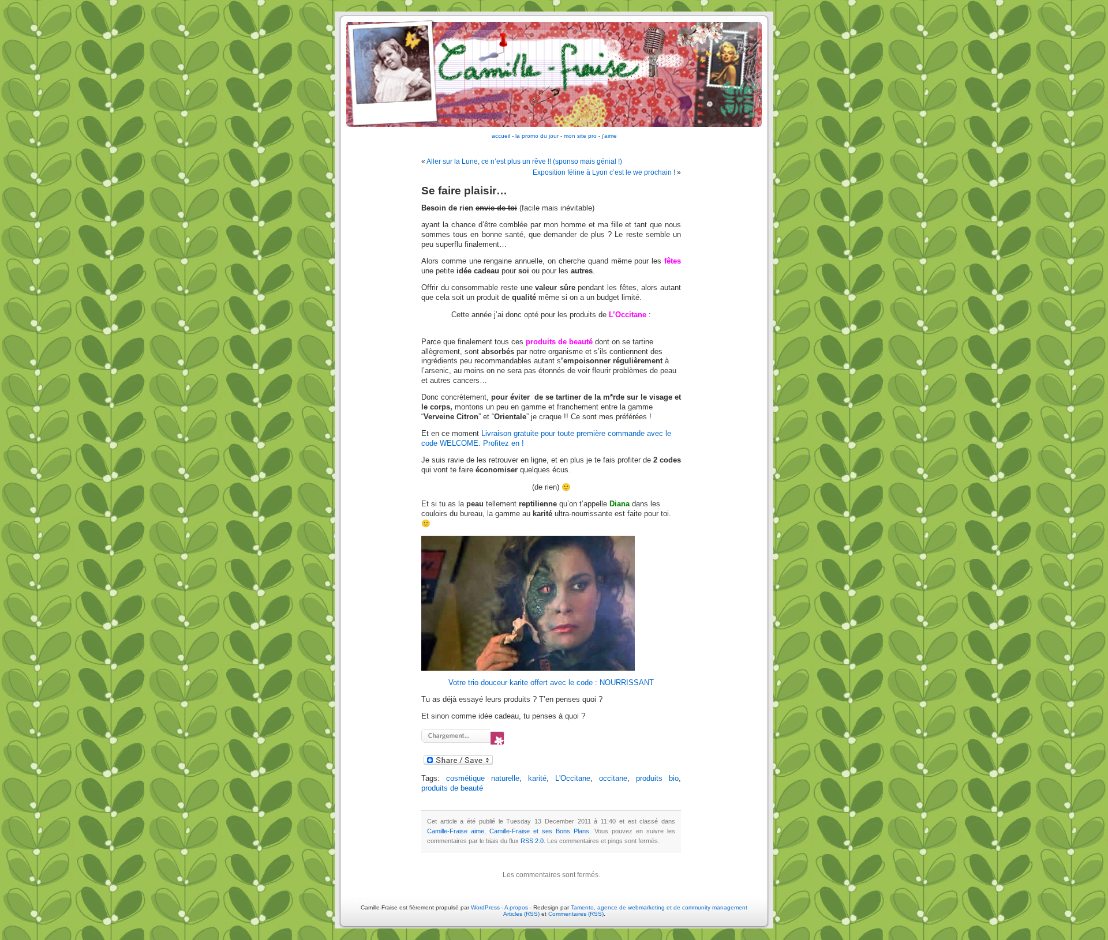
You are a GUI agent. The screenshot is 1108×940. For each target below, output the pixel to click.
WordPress (485, 907)
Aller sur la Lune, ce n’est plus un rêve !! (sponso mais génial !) (524, 161)
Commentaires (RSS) (576, 914)
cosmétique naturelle (482, 778)
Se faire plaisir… (464, 191)
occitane (613, 778)
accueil (501, 136)
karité (537, 778)
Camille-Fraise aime (455, 831)
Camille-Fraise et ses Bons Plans (539, 831)
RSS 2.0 (532, 840)
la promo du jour (537, 136)
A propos (517, 907)
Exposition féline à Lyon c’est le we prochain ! (604, 172)
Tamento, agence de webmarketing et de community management (659, 907)
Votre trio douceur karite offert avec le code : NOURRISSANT (551, 683)
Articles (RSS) (521, 914)
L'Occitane (572, 778)
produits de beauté (452, 788)
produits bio (657, 778)
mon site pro (580, 136)
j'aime (609, 136)
